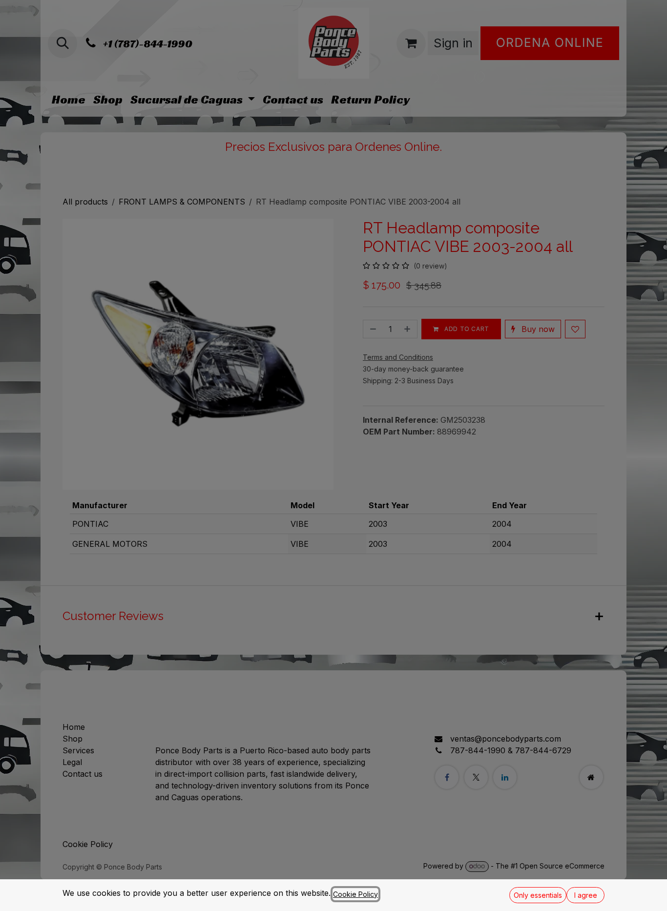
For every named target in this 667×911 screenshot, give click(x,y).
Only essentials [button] (538, 895)
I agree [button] (585, 895)
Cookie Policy (355, 894)
